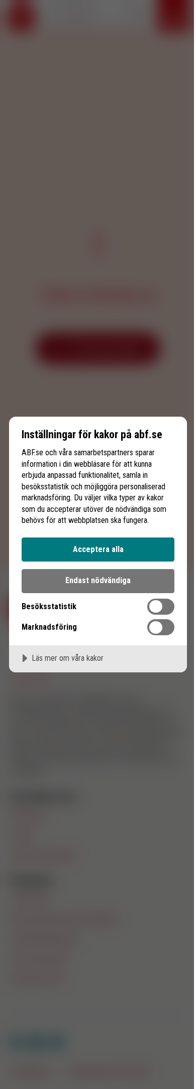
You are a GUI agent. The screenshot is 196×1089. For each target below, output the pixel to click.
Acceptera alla (98, 549)
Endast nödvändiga (98, 580)
